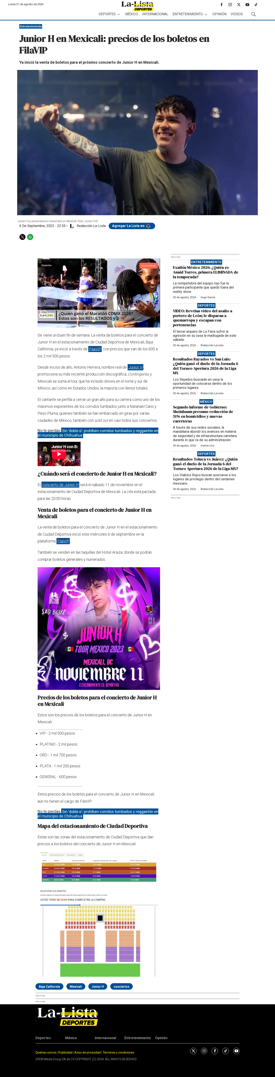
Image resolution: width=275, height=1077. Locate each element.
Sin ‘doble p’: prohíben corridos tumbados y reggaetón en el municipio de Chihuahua (98, 432)
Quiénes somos (46, 1052)
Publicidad (65, 1052)
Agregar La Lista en (128, 226)
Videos (237, 14)
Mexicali (76, 986)
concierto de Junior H (60, 484)
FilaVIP (95, 349)
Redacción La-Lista (212, 345)
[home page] (137, 6)
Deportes (107, 14)
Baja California (49, 986)
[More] (119, 14)
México (131, 14)
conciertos (121, 986)
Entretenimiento (188, 14)
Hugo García (208, 297)
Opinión (219, 14)
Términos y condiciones (118, 1052)
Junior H (135, 367)
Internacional (155, 14)
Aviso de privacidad (87, 1052)
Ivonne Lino (207, 445)
